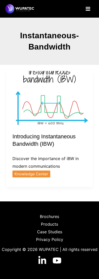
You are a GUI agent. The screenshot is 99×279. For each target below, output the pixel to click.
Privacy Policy (49, 239)
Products (49, 224)
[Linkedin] (42, 260)
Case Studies (49, 231)
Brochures (49, 216)
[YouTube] (57, 260)
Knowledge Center (31, 174)
